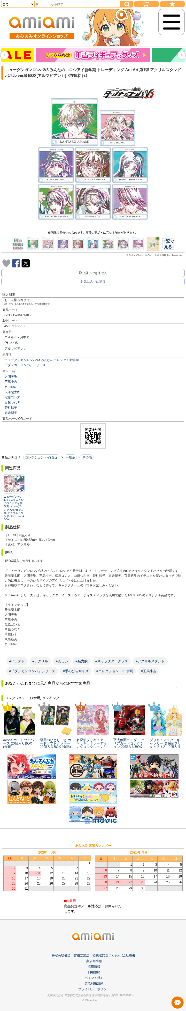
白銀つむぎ (12, 402)
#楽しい (62, 661)
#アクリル (40, 661)
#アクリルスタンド (150, 661)
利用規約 (94, 972)
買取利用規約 (94, 983)
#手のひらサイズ (76, 671)
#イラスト (17, 661)
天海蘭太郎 (12, 392)
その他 (87, 457)
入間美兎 (11, 376)
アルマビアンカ (16, 348)
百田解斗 (11, 387)
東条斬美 (11, 412)
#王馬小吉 (148, 671)
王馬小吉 (11, 382)
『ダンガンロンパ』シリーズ (25, 365)
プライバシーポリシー (94, 989)
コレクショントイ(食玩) (41, 457)
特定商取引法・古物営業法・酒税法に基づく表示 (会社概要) (94, 955)
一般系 (70, 457)
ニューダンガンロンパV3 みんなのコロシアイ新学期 (42, 360)
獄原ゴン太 (12, 397)
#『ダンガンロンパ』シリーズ (32, 671)
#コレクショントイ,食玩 (114, 671)
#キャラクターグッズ (111, 661)
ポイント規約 (94, 978)
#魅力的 (82, 661)
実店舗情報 (94, 961)
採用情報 (94, 966)
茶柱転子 (11, 407)
